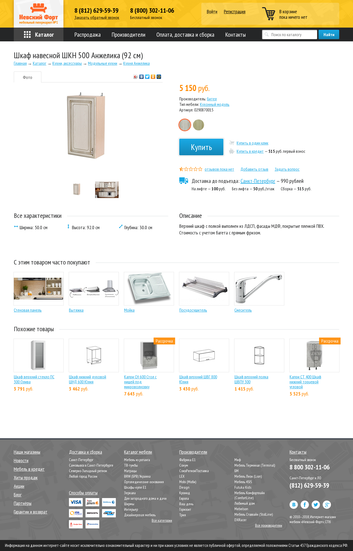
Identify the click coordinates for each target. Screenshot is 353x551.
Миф (237, 459)
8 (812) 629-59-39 (96, 10)
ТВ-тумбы (131, 465)
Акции (19, 486)
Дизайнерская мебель (140, 514)
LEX (181, 476)
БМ (236, 470)
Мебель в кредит (29, 469)
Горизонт (185, 509)
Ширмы (129, 503)
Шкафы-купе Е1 (135, 487)
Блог (18, 494)
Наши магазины (27, 452)
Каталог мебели (138, 452)
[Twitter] (147, 75)
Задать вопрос (287, 169)
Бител (212, 98)
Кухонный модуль (214, 104)
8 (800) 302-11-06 (152, 10)
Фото (27, 77)
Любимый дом (244, 503)
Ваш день (186, 503)
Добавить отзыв (254, 169)
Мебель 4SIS (243, 481)
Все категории (162, 520)
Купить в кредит (250, 151)
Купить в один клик (252, 143)
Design (184, 487)
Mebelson (241, 508)
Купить (201, 146)
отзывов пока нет (219, 169)
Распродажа (87, 34)
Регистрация (234, 11)
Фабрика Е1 (187, 459)
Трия (182, 514)
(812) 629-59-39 (309, 485)
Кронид (184, 492)
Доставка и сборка (85, 452)
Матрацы (130, 470)
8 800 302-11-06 (310, 467)
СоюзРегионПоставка (194, 470)
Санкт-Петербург (257, 180)
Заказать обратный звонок (96, 17)
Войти (212, 12)
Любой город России (83, 476)
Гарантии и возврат (30, 512)
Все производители (268, 525)
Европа (184, 498)
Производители (128, 34)
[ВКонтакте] (142, 75)
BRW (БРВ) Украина (137, 476)
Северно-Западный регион (88, 470)
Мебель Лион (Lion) (248, 476)
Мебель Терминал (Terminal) (254, 465)
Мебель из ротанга (137, 459)
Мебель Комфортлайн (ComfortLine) (249, 495)
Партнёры (22, 503)
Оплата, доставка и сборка (185, 34)
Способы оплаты (83, 493)
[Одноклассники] (153, 75)
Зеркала (130, 492)
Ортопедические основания (144, 481)
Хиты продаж (26, 477)
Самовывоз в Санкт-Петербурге (91, 465)
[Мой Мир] (159, 75)
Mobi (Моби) (187, 481)
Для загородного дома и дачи (145, 498)
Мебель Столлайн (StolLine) (253, 514)
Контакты (235, 34)
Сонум (183, 465)
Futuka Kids (242, 487)
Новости (21, 460)
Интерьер (131, 509)
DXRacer (240, 519)
